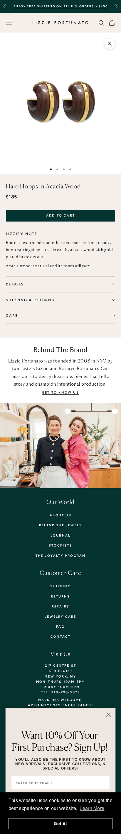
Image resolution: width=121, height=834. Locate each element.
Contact (60, 637)
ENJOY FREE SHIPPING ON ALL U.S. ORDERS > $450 (61, 6)
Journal (60, 535)
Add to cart (60, 215)
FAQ (60, 627)
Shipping (60, 586)
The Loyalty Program (61, 556)
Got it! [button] (60, 823)
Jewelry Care (60, 617)
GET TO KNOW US (60, 392)
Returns (60, 596)
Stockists (60, 545)
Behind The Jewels (60, 525)
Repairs (60, 606)
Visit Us (61, 654)
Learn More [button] (92, 808)
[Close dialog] (108, 715)
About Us (60, 515)
